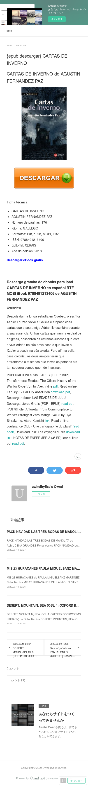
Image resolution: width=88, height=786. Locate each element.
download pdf (60, 392)
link (47, 420)
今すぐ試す (57, 19)
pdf (55, 386)
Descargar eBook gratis (25, 260)
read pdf (67, 403)
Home (8, 30)
